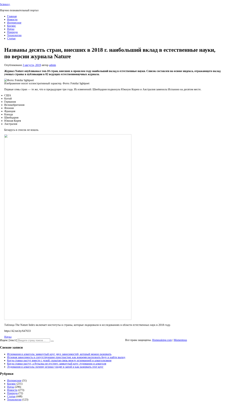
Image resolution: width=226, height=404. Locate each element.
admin (52, 65)
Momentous (180, 340)
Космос (11, 25)
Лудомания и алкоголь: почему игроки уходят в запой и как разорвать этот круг (55, 366)
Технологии (14, 35)
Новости (12, 19)
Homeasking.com (162, 340)
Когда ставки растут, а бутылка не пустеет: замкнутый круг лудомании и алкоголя (56, 363)
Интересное (14, 22)
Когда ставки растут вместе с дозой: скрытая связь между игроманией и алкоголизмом (59, 360)
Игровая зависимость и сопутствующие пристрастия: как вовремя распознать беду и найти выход (66, 357)
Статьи (11, 38)
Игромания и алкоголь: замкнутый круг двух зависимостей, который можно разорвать (59, 354)
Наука (10, 28)
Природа (12, 32)
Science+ (5, 4)
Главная (12, 16)
